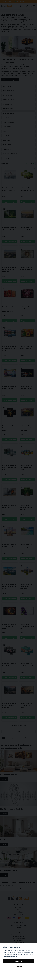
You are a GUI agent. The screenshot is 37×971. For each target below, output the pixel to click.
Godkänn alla (18, 961)
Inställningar (18, 966)
